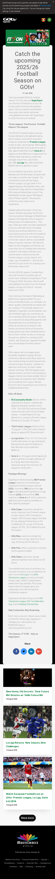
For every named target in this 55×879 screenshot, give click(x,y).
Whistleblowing (9, 863)
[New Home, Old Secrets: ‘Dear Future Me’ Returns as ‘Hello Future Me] (27, 677)
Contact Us (20, 863)
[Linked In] (31, 651)
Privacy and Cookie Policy (30, 859)
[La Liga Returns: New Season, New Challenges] (27, 722)
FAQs (21, 866)
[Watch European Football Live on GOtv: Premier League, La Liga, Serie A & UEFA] (27, 773)
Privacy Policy (45, 6)
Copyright (44, 859)
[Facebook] (16, 651)
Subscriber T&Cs (32, 863)
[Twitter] (24, 651)
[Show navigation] (49, 19)
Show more (27, 818)
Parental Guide (40, 866)
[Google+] (39, 651)
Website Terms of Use (13, 859)
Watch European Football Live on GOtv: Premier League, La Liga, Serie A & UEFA (27, 797)
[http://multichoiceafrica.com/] (27, 847)
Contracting (29, 866)
